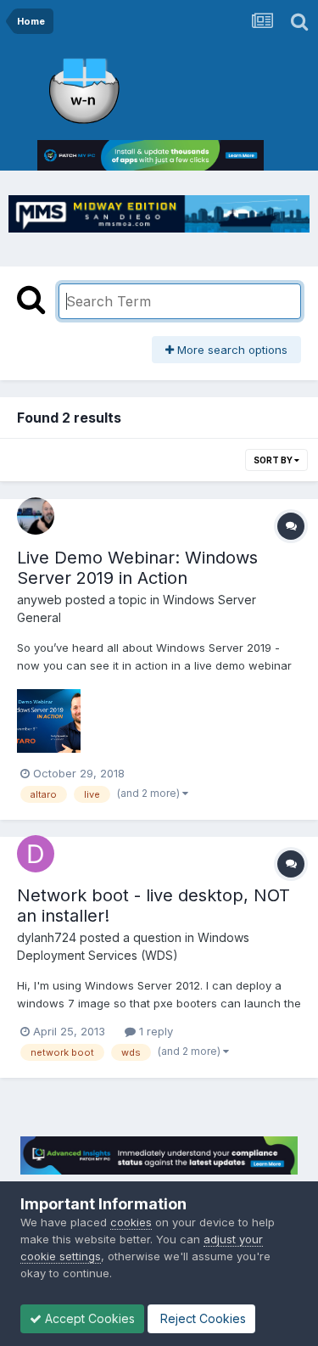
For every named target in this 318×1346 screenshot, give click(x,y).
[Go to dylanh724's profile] (35, 853)
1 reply (154, 1031)
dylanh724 (46, 937)
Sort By (274, 460)
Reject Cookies (201, 1318)
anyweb (39, 599)
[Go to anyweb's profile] (35, 516)
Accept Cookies (88, 1318)
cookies (131, 1222)
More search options (230, 349)
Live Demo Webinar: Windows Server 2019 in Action (137, 567)
